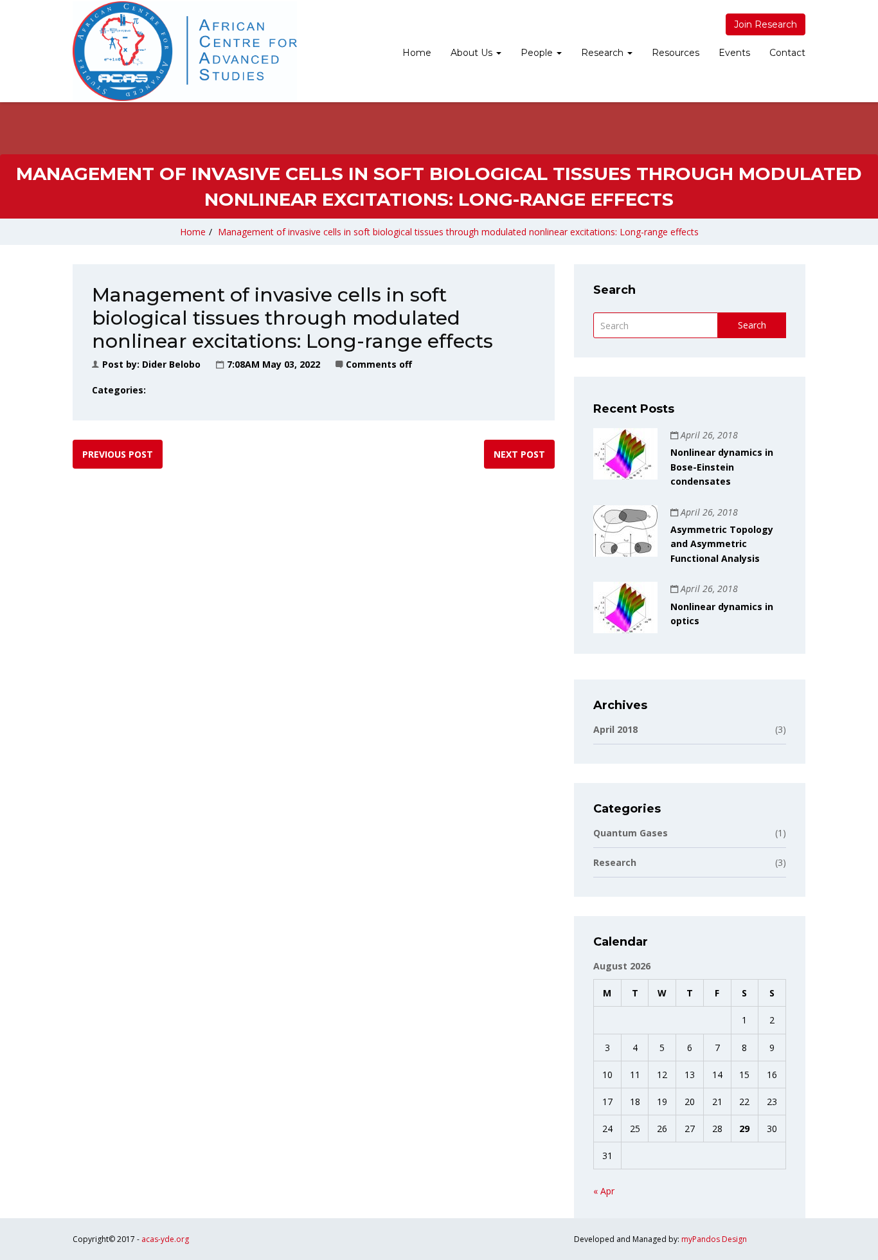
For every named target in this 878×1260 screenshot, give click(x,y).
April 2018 (689, 729)
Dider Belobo (171, 364)
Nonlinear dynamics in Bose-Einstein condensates (721, 466)
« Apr (603, 1191)
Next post (519, 454)
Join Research (765, 24)
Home (416, 53)
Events (734, 53)
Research (603, 53)
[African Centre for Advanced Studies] (185, 51)
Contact (787, 53)
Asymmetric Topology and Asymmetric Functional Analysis (721, 543)
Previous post (117, 454)
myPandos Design (714, 1239)
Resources (675, 53)
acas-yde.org (165, 1239)
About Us (473, 53)
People (538, 53)
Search (752, 325)
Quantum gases (689, 833)
